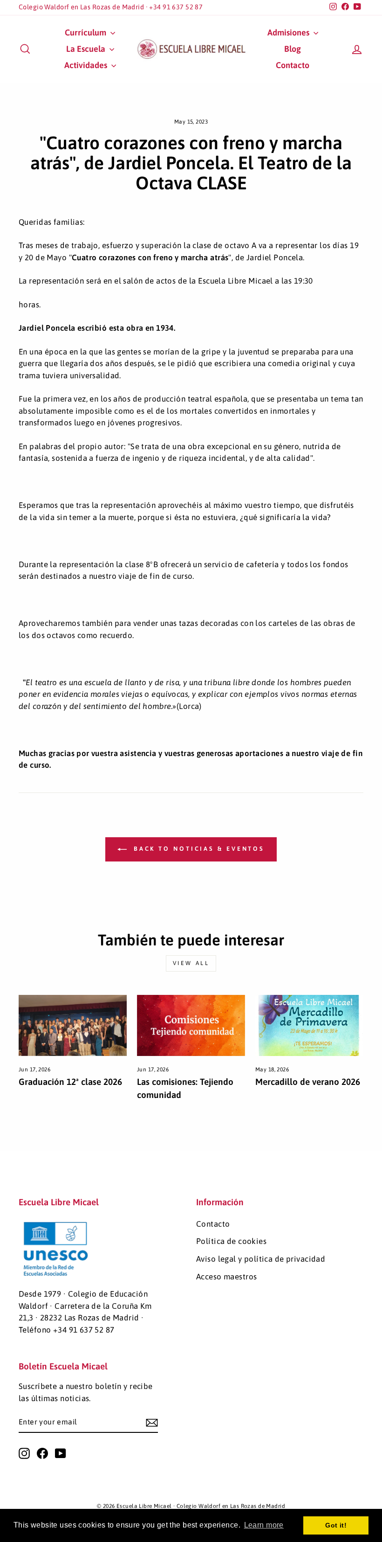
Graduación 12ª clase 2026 (70, 1082)
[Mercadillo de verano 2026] (309, 1025)
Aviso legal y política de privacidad (260, 1259)
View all (191, 963)
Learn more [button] (264, 1525)
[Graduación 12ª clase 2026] (73, 1025)
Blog (292, 49)
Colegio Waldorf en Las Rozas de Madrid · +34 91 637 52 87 (111, 7)
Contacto (292, 65)
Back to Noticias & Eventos (197, 848)
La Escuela (86, 49)
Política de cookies (231, 1241)
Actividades (86, 65)
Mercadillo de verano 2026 (307, 1082)
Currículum (86, 32)
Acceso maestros (226, 1276)
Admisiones (289, 32)
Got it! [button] (336, 1525)
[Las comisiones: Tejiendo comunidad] (191, 1025)
